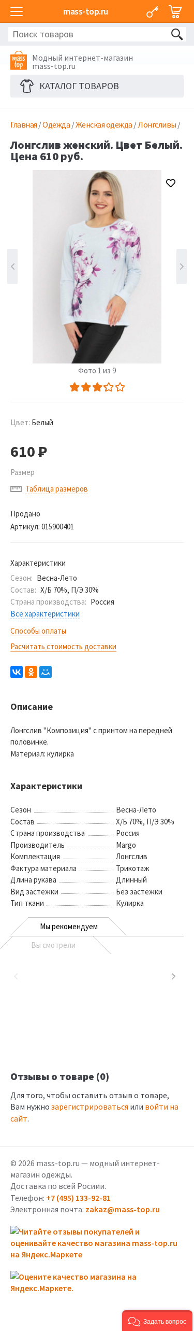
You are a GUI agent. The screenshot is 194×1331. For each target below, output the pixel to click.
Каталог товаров (79, 86)
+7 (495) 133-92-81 (78, 1198)
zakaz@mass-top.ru (122, 1209)
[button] (157, 1320)
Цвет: (31, 422)
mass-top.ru (85, 11)
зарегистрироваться (89, 1106)
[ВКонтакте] (16, 672)
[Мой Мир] (45, 672)
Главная (23, 124)
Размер (22, 472)
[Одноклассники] (31, 672)
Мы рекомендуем (69, 926)
